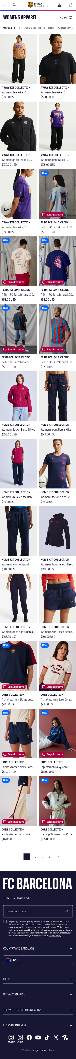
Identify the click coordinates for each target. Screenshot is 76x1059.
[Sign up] (66, 911)
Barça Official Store (42, 1050)
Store (11, 1042)
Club (20, 1042)
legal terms (16, 924)
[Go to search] (14, 5)
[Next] (58, 856)
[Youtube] (38, 1037)
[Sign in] (59, 4)
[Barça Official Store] (37, 5)
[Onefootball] (65, 1037)
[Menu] (5, 5)
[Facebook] (29, 1037)
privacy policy (35, 924)
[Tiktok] (47, 1037)
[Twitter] (56, 1037)
